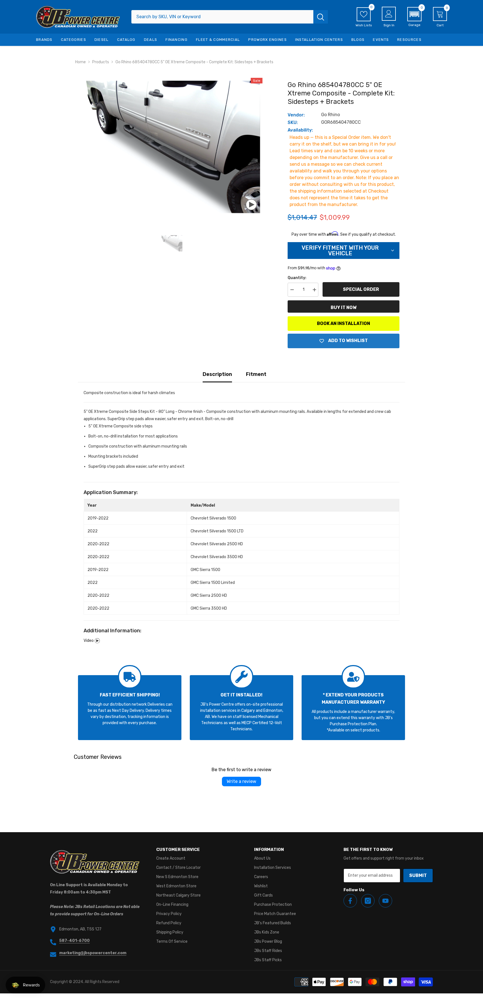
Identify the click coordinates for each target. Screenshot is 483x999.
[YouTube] (385, 900)
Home (80, 62)
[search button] (320, 17)
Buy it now (343, 307)
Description (217, 374)
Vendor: (296, 115)
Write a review (241, 781)
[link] (129, 707)
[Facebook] (350, 900)
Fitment (256, 374)
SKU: (293, 122)
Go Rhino (330, 114)
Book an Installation (343, 323)
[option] (172, 147)
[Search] (229, 17)
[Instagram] (368, 900)
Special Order (361, 289)
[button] (414, 17)
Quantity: (297, 277)
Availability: (300, 130)
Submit (418, 875)
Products (100, 62)
